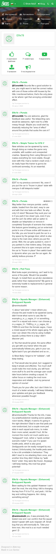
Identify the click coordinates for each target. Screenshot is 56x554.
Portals (23, 82)
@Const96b (18, 85)
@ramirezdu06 (19, 516)
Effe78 (20, 35)
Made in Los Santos (10, 549)
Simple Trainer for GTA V (32, 143)
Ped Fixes (25, 268)
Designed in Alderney (11, 546)
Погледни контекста (21, 103)
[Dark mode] (48, 3)
